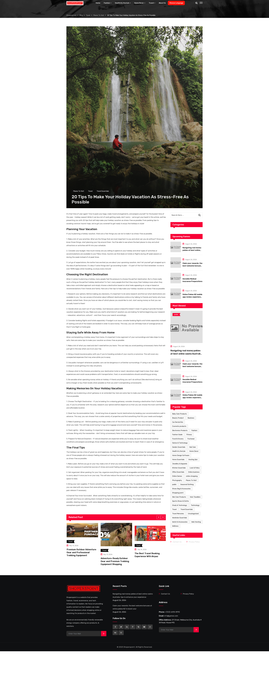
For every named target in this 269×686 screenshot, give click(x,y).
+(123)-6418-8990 (172, 612)
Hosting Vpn (193, 459)
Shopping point (177, 493)
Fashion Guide (177, 435)
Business (191, 418)
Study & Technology (179, 505)
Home (98, 3)
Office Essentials (178, 472)
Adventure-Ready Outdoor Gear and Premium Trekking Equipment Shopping (80, 561)
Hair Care (192, 447)
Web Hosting (196, 522)
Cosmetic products (179, 426)
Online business (193, 472)
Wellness (175, 526)
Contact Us (177, 542)
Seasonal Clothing (187, 484)
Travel (151, 3)
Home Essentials (178, 459)
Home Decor (139, 3)
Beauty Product (178, 418)
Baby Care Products (179, 414)
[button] (158, 517)
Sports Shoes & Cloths (180, 501)
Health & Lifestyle (122, 3)
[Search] (196, 3)
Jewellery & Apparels (179, 464)
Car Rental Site (177, 422)
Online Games (177, 476)
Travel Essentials (187, 509)
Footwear (190, 439)
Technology (195, 505)
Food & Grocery (177, 439)
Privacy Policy (194, 542)
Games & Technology (180, 443)
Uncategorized (193, 514)
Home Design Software (180, 455)
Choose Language (176, 3)
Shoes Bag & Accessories (181, 489)
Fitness (189, 435)
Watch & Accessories (179, 522)
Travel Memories (178, 514)
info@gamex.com (171, 616)
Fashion (107, 3)
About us (162, 3)
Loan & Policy (195, 468)
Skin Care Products (179, 497)
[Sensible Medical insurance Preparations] (175, 278)
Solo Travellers (195, 497)
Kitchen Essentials (179, 468)
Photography (177, 480)
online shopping (192, 476)
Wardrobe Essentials (179, 518)
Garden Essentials (178, 447)
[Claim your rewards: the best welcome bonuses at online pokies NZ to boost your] (175, 262)
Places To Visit (191, 480)
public (174, 484)
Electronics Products (179, 430)
